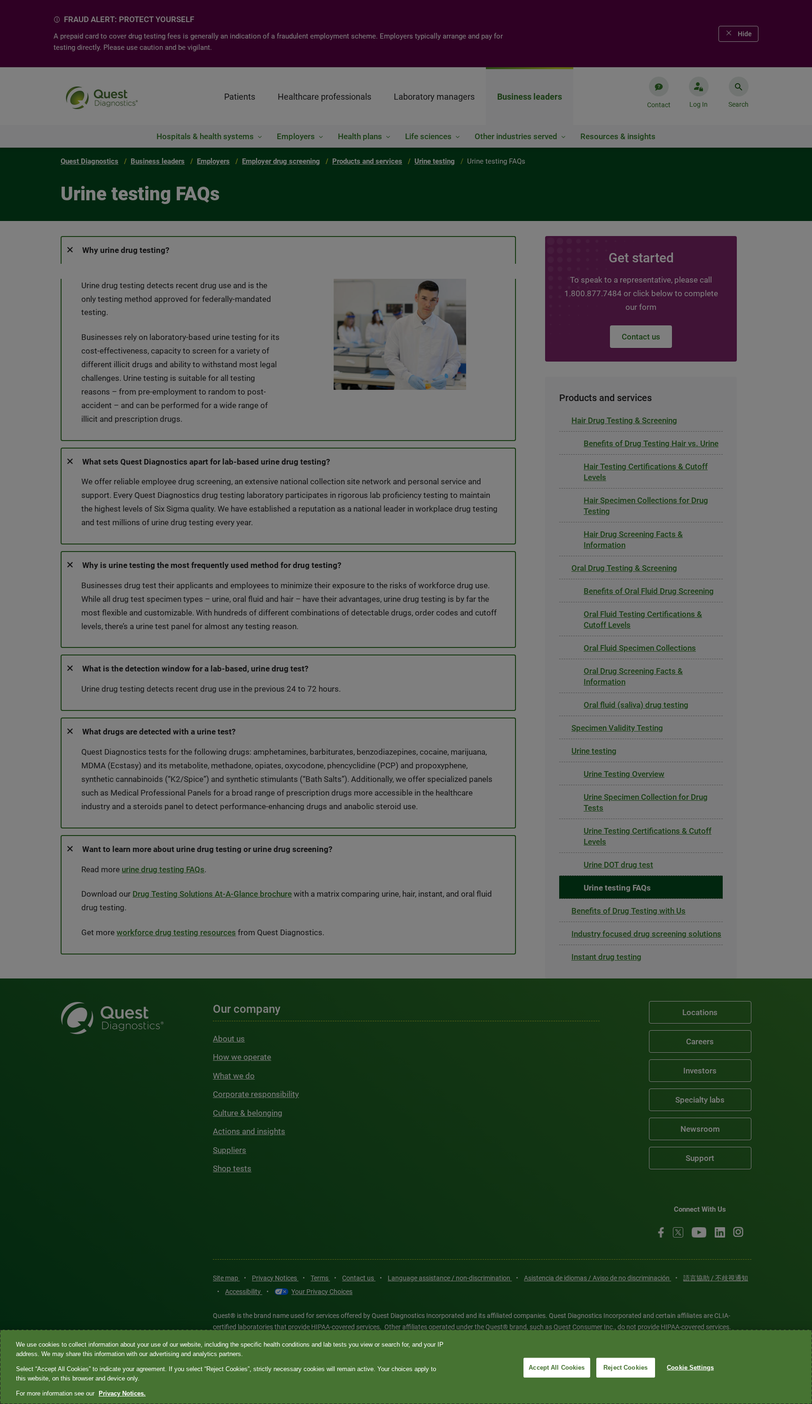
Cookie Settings (690, 1367)
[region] (406, 1367)
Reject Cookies (625, 1367)
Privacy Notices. (122, 1393)
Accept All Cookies (557, 1367)
